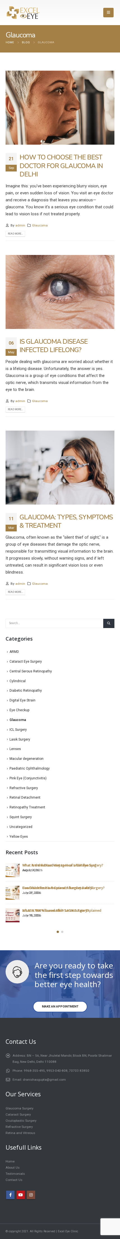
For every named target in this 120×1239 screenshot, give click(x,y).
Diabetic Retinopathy (25, 691)
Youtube (20, 1195)
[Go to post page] (13, 870)
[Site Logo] (23, 12)
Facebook (10, 1195)
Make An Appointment (60, 1006)
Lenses (15, 749)
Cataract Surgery (18, 1114)
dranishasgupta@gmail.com (44, 1080)
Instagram (31, 1195)
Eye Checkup (19, 710)
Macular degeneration (26, 759)
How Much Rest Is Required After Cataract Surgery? (63, 887)
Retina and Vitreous (20, 1133)
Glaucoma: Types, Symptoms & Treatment (66, 521)
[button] (108, 12)
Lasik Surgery (19, 739)
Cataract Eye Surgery (25, 661)
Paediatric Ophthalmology (29, 768)
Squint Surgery (20, 817)
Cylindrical (17, 681)
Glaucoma (40, 225)
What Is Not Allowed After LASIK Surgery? (55, 910)
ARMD (14, 652)
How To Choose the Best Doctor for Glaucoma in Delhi (61, 166)
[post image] (60, 108)
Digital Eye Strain (22, 700)
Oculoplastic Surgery (21, 1121)
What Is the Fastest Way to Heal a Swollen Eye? (59, 865)
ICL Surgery (18, 730)
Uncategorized (20, 827)
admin (20, 225)
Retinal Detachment (24, 797)
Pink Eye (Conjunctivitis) (28, 778)
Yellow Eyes (18, 837)
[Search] (108, 623)
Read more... (15, 233)
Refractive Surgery (23, 788)
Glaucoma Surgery (19, 1108)
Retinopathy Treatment (27, 807)
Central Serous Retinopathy (30, 671)
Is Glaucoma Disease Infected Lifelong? (54, 345)
